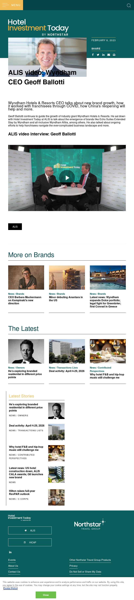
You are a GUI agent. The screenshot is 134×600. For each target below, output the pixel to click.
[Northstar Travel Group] (89, 524)
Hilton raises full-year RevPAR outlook (22, 492)
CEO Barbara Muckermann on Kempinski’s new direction (24, 300)
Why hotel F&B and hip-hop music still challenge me (107, 375)
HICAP (32, 542)
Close (46, 594)
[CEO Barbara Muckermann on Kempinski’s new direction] (26, 277)
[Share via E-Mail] (108, 55)
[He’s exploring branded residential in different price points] (26, 351)
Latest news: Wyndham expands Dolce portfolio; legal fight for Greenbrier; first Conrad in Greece (105, 301)
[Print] (114, 55)
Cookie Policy (10, 588)
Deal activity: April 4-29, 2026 (66, 371)
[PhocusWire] (49, 27)
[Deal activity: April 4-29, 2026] (67, 351)
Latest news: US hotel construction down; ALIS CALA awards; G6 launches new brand (26, 472)
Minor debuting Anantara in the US (66, 298)
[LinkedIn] (10, 552)
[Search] (129, 5)
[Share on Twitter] (98, 55)
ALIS (15, 226)
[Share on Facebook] (93, 55)
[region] (67, 588)
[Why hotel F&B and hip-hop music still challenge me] (108, 351)
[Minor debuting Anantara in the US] (67, 277)
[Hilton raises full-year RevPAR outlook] (56, 497)
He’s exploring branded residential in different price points (25, 374)
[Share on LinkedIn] (103, 55)
